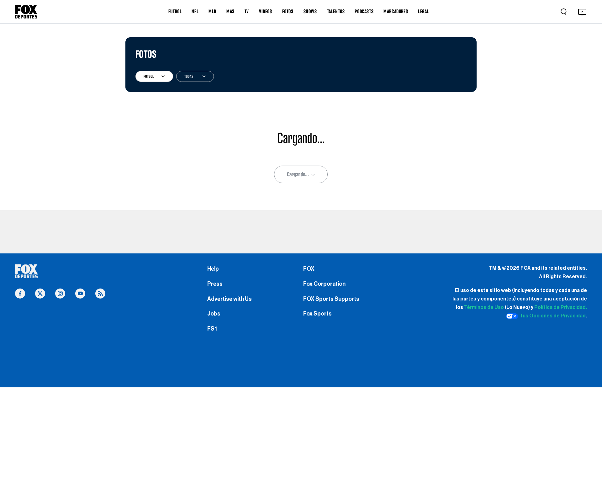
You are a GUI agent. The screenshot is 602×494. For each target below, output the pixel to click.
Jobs (213, 313)
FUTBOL (175, 11)
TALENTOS (336, 11)
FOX (308, 269)
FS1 (212, 329)
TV (247, 11)
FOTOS (287, 11)
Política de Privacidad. (560, 307)
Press (215, 284)
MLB (212, 11)
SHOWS (310, 11)
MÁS (230, 11)
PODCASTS (364, 11)
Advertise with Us (229, 299)
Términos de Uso (484, 307)
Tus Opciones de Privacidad (553, 315)
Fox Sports (317, 313)
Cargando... (298, 174)
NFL (195, 11)
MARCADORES (395, 11)
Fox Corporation (324, 284)
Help (213, 269)
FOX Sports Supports (331, 299)
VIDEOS (265, 11)
